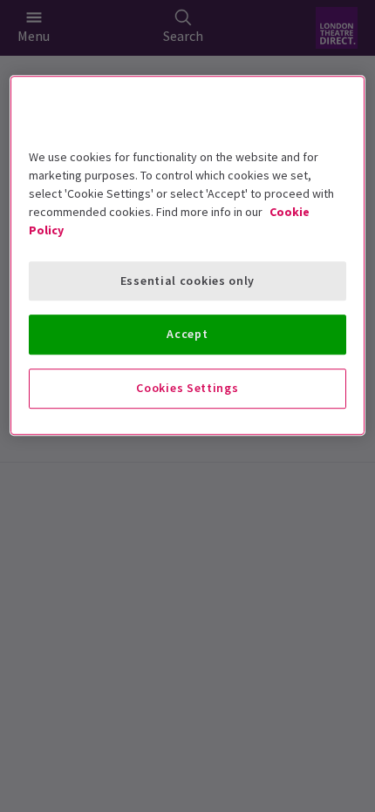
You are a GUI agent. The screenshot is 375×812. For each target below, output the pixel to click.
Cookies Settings (187, 388)
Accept (187, 334)
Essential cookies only (187, 280)
